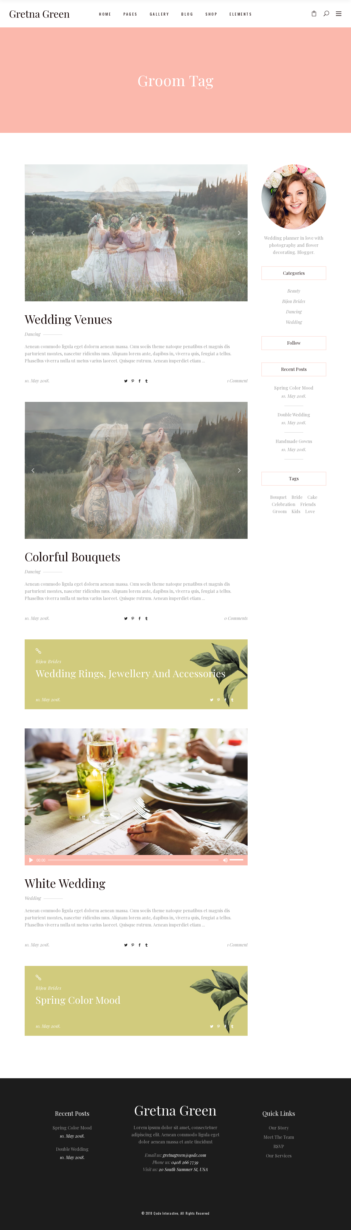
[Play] (31, 860)
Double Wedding (294, 414)
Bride (296, 497)
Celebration (283, 504)
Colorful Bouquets (72, 556)
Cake (312, 497)
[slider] (237, 860)
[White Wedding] (136, 796)
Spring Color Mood (78, 999)
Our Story (279, 1128)
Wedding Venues (68, 319)
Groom (280, 511)
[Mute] (225, 860)
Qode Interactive (166, 1213)
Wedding (33, 898)
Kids (295, 511)
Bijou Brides (48, 661)
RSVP (278, 1146)
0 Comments (236, 618)
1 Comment (237, 381)
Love (310, 511)
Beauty (293, 291)
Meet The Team (279, 1137)
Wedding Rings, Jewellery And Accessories (130, 673)
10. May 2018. (37, 381)
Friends (308, 504)
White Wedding (65, 883)
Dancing (32, 334)
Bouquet (278, 497)
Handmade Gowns (294, 441)
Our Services (278, 1156)
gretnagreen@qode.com (184, 1155)
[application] (136, 860)
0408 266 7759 (184, 1162)
